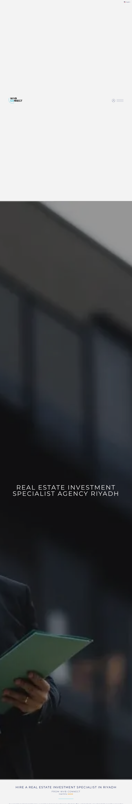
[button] (120, 100)
